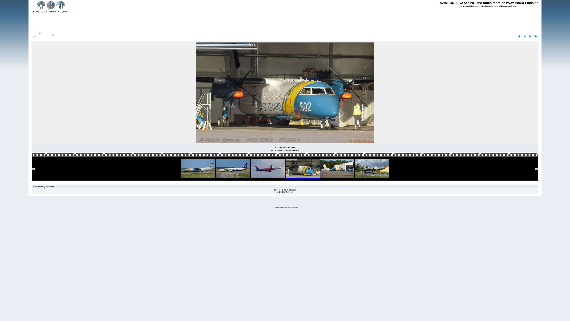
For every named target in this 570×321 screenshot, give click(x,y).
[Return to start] (519, 36)
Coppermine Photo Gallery (290, 207)
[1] (278, 192)
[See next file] (530, 36)
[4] (288, 192)
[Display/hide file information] (43, 36)
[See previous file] (524, 36)
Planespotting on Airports (51, 29)
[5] (292, 192)
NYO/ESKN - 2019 (71, 29)
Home (37, 29)
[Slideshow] (56, 36)
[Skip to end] (535, 36)
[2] (281, 192)
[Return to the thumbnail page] (34, 36)
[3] (285, 192)
